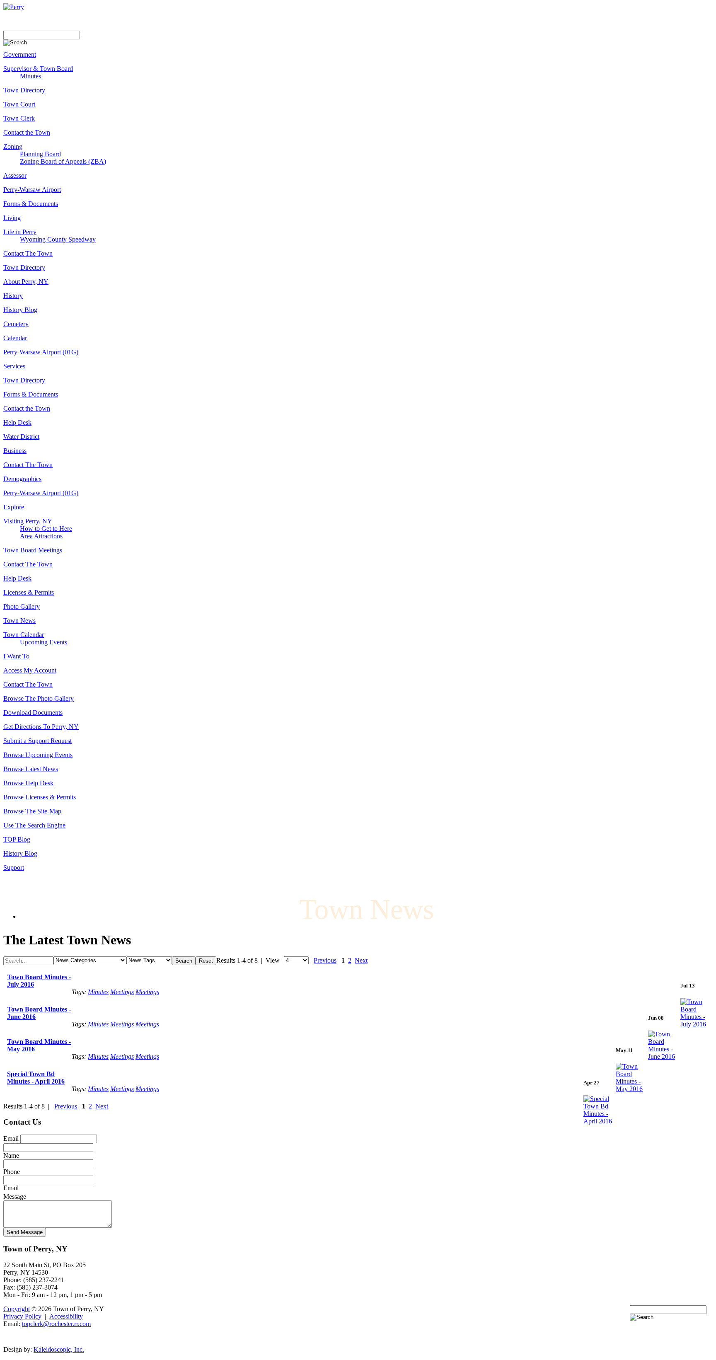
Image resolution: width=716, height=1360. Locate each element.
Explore (13, 507)
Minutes (30, 76)
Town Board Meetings (32, 550)
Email (11, 1138)
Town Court (19, 104)
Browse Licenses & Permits (39, 797)
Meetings (122, 991)
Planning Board (40, 153)
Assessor (15, 175)
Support (13, 867)
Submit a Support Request (37, 740)
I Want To (16, 656)
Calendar (15, 337)
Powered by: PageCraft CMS (358, 1336)
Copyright (16, 1308)
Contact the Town (26, 132)
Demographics (22, 478)
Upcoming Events (43, 642)
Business (15, 450)
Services (14, 366)
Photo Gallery (21, 606)
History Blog (20, 309)
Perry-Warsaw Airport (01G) (40, 352)
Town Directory (24, 90)
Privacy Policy (22, 1316)
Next (361, 960)
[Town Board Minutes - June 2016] (664, 1056)
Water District (21, 436)
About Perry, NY (25, 281)
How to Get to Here (46, 528)
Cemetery (16, 323)
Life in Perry (19, 231)
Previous (325, 960)
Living (12, 217)
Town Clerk (19, 118)
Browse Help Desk (28, 782)
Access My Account (29, 670)
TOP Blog (16, 839)
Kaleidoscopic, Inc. (59, 1349)
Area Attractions (41, 536)
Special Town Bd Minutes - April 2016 (36, 1077)
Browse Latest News (30, 768)
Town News (19, 620)
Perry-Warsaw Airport (32, 189)
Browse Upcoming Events (38, 754)
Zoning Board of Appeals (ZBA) (63, 161)
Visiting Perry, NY (27, 521)
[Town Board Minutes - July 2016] (696, 1024)
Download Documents (33, 712)
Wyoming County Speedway (58, 239)
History (13, 295)
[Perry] (13, 6)
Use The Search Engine (34, 825)
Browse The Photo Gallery (38, 698)
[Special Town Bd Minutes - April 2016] (599, 1121)
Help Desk (17, 422)
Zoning (12, 146)
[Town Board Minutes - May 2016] (632, 1088)
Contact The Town (28, 253)
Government (19, 54)
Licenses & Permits (28, 592)
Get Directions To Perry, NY (41, 726)
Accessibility (66, 1316)
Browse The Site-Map (32, 811)
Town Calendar (23, 634)
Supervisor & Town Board (38, 68)
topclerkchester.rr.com (56, 1323)
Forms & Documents (30, 203)
